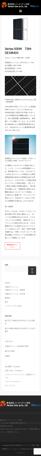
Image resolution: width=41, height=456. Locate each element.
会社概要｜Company (12, 366)
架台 (6, 302)
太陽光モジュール (11, 287)
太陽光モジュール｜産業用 (15, 290)
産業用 (7, 356)
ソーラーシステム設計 (13, 306)
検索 (6, 265)
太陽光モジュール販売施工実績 (16, 346)
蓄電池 (7, 298)
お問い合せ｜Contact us (14, 370)
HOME (7, 283)
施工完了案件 (10, 351)
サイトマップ (10, 385)
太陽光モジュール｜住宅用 (15, 294)
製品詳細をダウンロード (12, 246)
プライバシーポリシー (13, 381)
